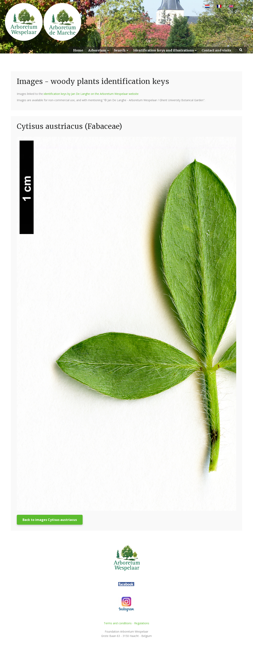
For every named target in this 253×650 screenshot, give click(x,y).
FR (224, 6)
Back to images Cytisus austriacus (50, 520)
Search (120, 50)
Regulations (141, 623)
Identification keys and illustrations (163, 50)
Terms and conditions (118, 623)
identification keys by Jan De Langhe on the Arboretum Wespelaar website (91, 94)
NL (212, 6)
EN (236, 6)
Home (78, 50)
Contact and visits (216, 50)
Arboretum (97, 50)
